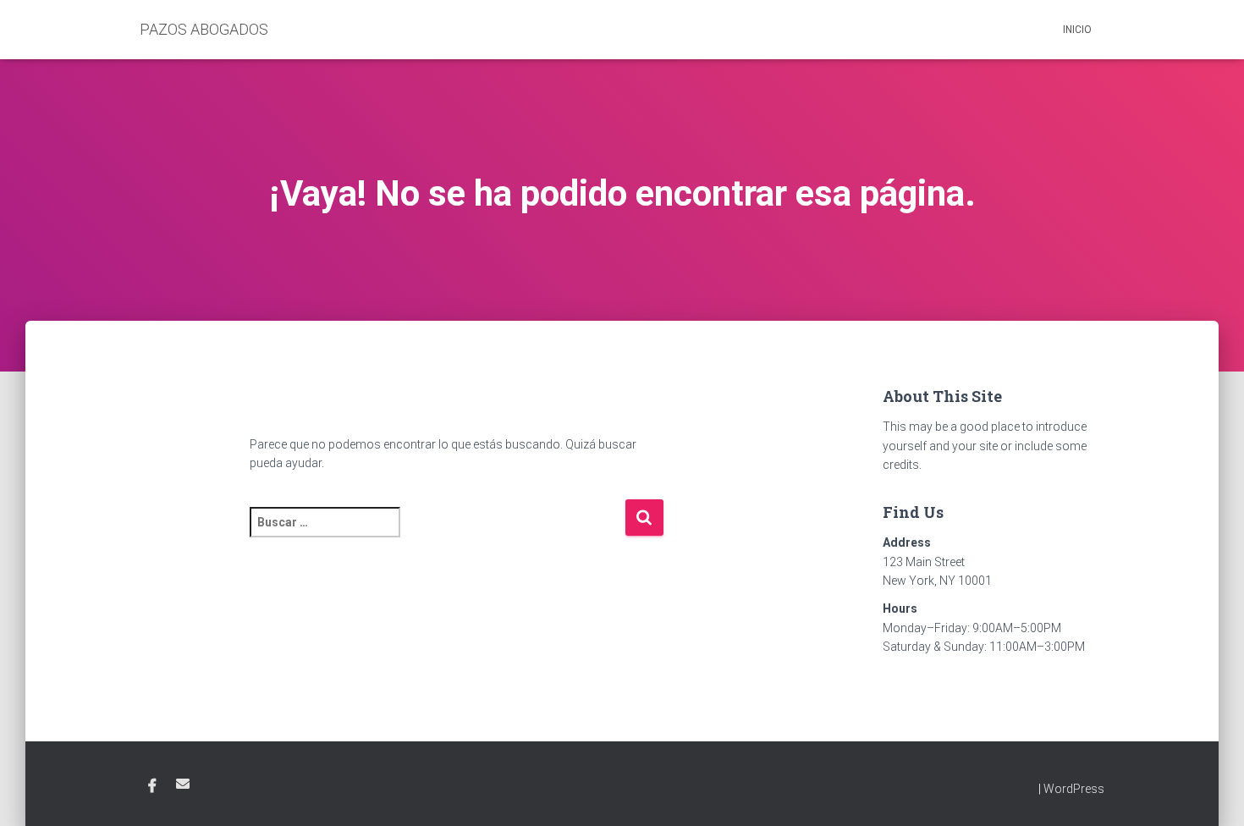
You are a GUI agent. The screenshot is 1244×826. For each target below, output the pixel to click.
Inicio (1077, 30)
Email (183, 783)
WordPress (1073, 789)
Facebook (152, 786)
